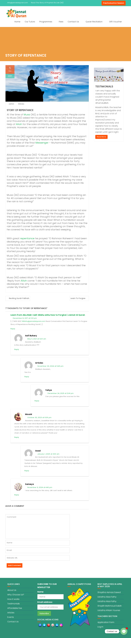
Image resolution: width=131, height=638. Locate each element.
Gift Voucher (115, 21)
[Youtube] (94, 3)
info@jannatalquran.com (17, 2)
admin (11, 104)
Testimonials (104, 86)
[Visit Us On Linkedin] (57, 625)
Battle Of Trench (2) (44, 2)
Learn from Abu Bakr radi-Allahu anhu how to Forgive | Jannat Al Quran (47, 314)
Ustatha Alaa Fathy (106, 596)
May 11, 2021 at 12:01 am (36, 339)
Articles (21, 104)
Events (10, 617)
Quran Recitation (94, 21)
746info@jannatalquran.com (33, 321)
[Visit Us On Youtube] (53, 625)
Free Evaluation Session (113, 3)
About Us (11, 590)
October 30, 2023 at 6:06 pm (39, 417)
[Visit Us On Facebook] (40, 625)
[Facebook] (85, 3)
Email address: (45, 602)
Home (17, 21)
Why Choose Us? (15, 594)
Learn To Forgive (77, 298)
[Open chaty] (123, 631)
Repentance (26, 110)
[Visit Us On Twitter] (44, 625)
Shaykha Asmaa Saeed (109, 592)
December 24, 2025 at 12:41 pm (60, 393)
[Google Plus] (99, 3)
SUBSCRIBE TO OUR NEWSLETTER (47, 586)
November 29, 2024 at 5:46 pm (50, 366)
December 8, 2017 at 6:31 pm (24, 318)
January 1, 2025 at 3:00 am (48, 454)
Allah (19, 124)
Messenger (41, 142)
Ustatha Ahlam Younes (108, 610)
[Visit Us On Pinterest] (48, 625)
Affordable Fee (14, 608)
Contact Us (73, 21)
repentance (27, 238)
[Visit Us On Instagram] (61, 625)
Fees (61, 21)
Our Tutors (30, 21)
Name (40, 591)
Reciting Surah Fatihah (19, 298)
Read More (101, 137)
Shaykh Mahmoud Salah (109, 605)
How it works (13, 599)
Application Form (105, 622)
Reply (12, 328)
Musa (27, 114)
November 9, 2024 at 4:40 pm (39, 487)
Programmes (45, 21)
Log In (100, 626)
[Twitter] (90, 3)
